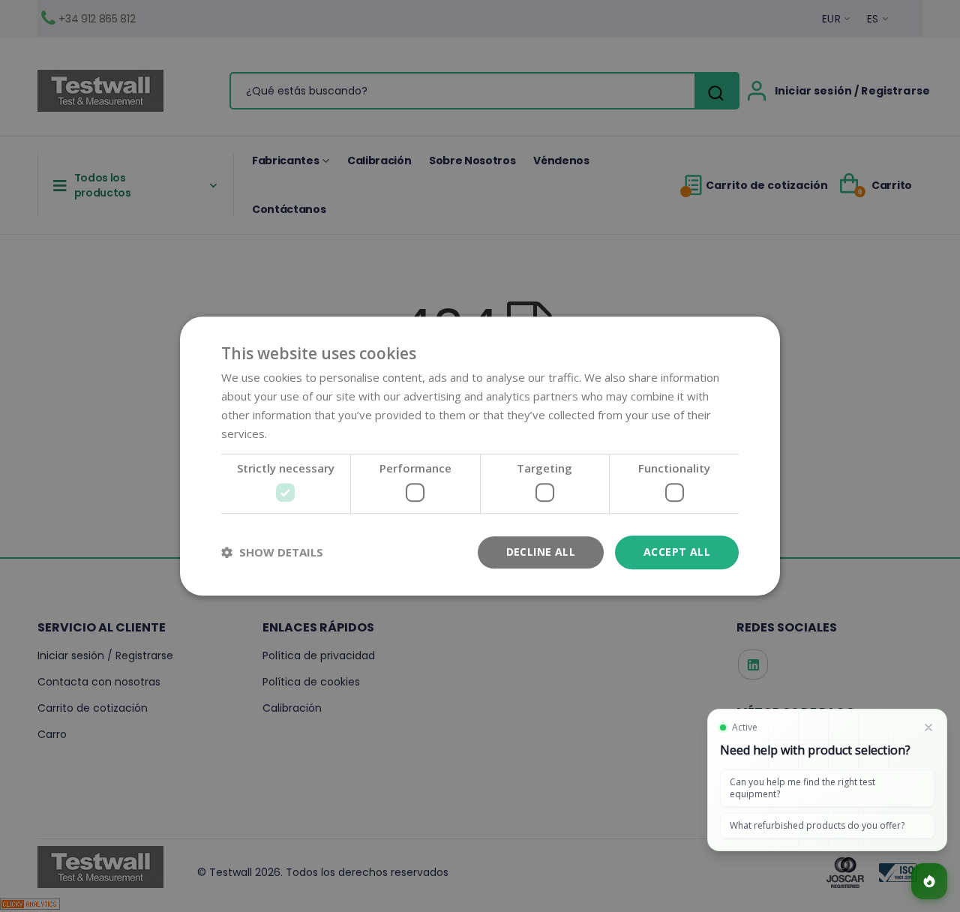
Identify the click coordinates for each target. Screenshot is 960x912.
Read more (299, 433)
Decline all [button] (540, 551)
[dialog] (480, 456)
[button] (272, 552)
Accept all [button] (677, 551)
